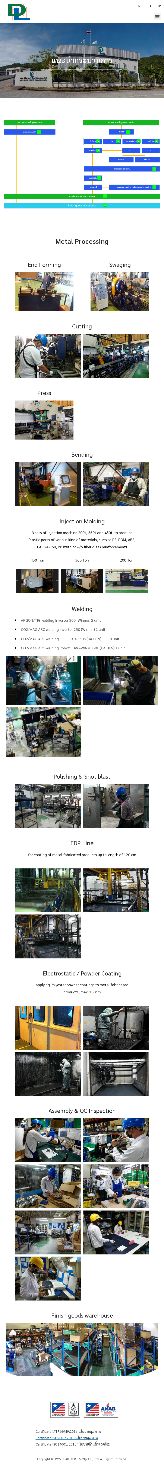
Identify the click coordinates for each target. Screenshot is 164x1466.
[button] (157, 16)
